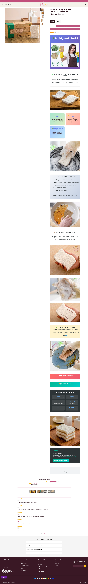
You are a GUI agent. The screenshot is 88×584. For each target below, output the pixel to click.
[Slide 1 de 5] (42, 9)
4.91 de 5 (35, 483)
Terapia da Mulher (6, 582)
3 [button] (44, 533)
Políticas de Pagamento (25, 565)
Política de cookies (24, 568)
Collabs (56, 565)
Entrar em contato (41, 571)
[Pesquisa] (81, 5)
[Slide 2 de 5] (42, 13)
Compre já (65, 29)
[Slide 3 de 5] (42, 16)
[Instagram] (82, 582)
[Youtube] (84, 582)
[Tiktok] (85, 582)
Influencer (57, 563)
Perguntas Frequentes (42, 568)
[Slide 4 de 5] (42, 20)
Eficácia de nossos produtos (43, 564)
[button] (47, 481)
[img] (20, 498)
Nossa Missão (57, 561)
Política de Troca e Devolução (26, 561)
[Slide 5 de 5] (42, 24)
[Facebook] (80, 582)
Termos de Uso (23, 570)
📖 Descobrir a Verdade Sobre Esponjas (60, 460)
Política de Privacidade (25, 566)
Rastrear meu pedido (41, 569)
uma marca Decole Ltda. (12, 582)
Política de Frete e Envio (25, 563)
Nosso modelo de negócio (42, 566)
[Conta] (83, 5)
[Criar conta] (85, 566)
